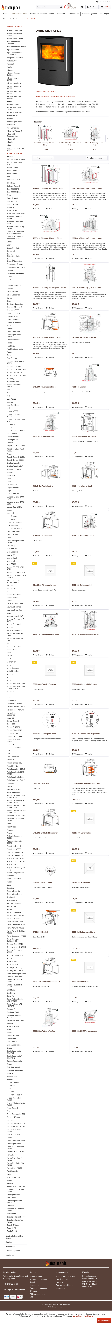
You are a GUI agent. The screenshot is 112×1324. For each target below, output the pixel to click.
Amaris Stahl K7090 (14, 113)
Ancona (10, 119)
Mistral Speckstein (14, 671)
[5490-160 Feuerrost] (50, 769)
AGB (31, 1297)
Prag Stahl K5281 (13, 865)
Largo (9, 491)
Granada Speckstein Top (16, 369)
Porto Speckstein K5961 (16, 846)
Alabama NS (12, 61)
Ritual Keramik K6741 (15, 922)
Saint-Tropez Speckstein (16, 974)
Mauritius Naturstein (14, 610)
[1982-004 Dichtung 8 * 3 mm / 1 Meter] (70, 133)
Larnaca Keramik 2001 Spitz (15, 503)
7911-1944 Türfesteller (81, 882)
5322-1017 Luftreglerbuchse (44, 734)
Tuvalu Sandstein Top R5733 (15, 1159)
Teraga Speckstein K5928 (14, 1099)
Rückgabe (34, 1291)
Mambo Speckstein (14, 595)
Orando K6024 (12, 733)
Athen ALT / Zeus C (14, 131)
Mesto (9, 653)
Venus (9, 1180)
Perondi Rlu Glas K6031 (16, 816)
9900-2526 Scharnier (80, 982)
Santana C (11, 1009)
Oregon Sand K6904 (15, 736)
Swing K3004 (12, 1076)
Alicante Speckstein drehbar (14, 97)
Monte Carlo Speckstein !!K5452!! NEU (16, 687)
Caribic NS (11, 251)
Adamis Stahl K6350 (15, 38)
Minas (9, 665)
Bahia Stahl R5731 (14, 174)
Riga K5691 (11, 906)
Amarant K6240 (13, 104)
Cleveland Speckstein (15, 273)
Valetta (9, 1174)
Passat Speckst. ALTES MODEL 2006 (16, 807)
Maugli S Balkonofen (15, 604)
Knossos (10, 454)
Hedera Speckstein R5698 (14, 386)
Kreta (9, 478)
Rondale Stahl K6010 (15, 955)
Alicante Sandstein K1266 (14, 87)
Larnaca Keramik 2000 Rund (15, 498)
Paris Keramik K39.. (14, 763)
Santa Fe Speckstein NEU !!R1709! (15, 1000)
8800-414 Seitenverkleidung (83, 932)
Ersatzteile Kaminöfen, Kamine (14, 1237)
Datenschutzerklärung (64, 1285)
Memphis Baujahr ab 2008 (15, 634)
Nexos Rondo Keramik (15, 710)
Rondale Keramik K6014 (16, 947)
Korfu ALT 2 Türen (14, 469)
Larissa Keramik (13, 494)
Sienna (9, 1048)
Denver (9, 298)
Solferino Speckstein (15, 1070)
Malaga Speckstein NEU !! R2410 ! (16, 576)
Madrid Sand (12, 558)
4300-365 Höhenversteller (43, 436)
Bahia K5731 (12, 171)
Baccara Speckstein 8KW (14, 163)
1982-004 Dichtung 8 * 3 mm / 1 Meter (70, 144)
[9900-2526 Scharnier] (90, 967)
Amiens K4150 (12, 116)
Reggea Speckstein (14, 903)
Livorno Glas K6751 (14, 528)
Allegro (9, 101)
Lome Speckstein (13, 531)
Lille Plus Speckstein (15, 522)
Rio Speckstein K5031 (15, 916)
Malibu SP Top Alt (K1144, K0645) (13, 581)
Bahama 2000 (12, 167)
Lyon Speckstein (13, 552)
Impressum (60, 1288)
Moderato (10, 674)
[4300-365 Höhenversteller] (50, 422)
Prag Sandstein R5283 (15, 855)
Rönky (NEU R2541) (15, 971)
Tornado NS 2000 (13, 1117)
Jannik (9, 427)
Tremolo (10, 1138)
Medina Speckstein (14, 624)
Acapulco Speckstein (15, 30)
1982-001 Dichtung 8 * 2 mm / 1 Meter (45, 144)
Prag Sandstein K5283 (15, 852)
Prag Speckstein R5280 (16, 861)
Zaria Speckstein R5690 (16, 1217)
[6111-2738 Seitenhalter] (90, 819)
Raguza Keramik (13, 891)
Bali (8, 177)
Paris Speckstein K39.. (15, 777)
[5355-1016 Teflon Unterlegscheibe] (90, 719)
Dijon (9, 301)
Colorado (10, 276)
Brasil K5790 (12, 210)
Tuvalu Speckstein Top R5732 (15, 1164)
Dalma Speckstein (14, 286)
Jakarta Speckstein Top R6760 (16, 420)
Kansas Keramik (13, 437)
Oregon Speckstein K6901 (14, 740)
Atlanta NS (11, 139)
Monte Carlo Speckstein (16, 683)
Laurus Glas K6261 (14, 507)
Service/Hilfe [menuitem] (103, 2)
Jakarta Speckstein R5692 (14, 415)
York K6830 (11, 1198)
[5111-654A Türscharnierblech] (50, 571)
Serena (9, 1033)
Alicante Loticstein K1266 (14, 79)
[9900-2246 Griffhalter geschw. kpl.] (50, 967)
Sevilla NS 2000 (13, 1036)
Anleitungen (10, 1255)
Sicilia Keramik (12, 1042)
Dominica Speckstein (15, 304)
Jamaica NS (11, 424)
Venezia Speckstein (14, 1177)
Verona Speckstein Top (16, 1186)
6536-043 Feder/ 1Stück (42, 882)
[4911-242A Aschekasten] (50, 472)
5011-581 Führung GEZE (82, 486)
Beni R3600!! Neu (14, 192)
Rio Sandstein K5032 (15, 912)
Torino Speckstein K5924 (16, 1114)
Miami (9, 659)
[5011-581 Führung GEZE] (90, 472)
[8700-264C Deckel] (50, 918)
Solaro (9, 1064)
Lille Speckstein (13, 525)
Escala (9, 325)
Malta (9, 591)
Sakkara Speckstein (14, 977)
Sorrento (10, 1073)
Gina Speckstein (13, 358)
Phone (9, 833)
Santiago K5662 (13, 1012)
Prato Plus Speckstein (15, 873)
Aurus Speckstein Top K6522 (15, 149)
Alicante (10, 70)
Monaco (10, 680)
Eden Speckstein (13, 319)
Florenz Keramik (13, 340)
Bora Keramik (12, 201)
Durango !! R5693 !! (14, 307)
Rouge (9, 958)
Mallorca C (11, 585)
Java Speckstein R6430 (16, 430)
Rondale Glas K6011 (15, 944)
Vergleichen (39, 209)
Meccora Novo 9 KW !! (15, 616)
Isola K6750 (11, 399)
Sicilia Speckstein (14, 1045)
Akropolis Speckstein (15, 58)
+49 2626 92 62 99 (10, 1284)
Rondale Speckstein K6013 (14, 951)
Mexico (9, 656)
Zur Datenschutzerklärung (83, 1316)
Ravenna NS (12, 900)
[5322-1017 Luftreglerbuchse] (50, 719)
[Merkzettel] (82, 7)
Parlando (10, 783)
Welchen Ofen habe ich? (65, 1276)
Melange (10, 627)
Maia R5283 (11, 564)
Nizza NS (10, 718)
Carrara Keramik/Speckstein (14, 260)
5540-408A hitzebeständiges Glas (86, 783)
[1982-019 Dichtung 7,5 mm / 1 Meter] (95, 133)
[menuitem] (49, 7)
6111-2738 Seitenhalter (81, 833)
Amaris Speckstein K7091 (14, 108)
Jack (8, 408)
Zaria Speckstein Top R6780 (15, 1221)
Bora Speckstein (13, 204)
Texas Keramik (12, 1108)
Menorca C (11, 643)
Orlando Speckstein (14, 747)
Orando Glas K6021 (14, 730)
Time (8, 1111)
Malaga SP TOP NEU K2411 (15, 568)
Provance (10, 876)
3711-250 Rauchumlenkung (44, 387)
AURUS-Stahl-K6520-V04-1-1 (46, 91)
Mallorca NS (11, 588)
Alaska (9, 67)
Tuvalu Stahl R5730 (14, 1168)
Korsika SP (11, 475)
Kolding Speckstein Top (16, 466)
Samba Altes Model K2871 (14, 981)
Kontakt (33, 1282)
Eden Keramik (12, 316)
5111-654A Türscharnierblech (45, 585)
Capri (9, 245)
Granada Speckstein (15, 366)
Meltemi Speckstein (14, 630)
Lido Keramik (12, 516)
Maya (9, 613)
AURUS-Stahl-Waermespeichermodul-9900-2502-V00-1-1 (56, 96)
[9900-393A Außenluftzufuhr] (50, 1017)
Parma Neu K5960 (14, 789)
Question (10, 888)
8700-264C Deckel (40, 932)
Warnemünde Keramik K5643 (15, 1190)
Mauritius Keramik (14, 607)
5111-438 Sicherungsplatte (83, 536)
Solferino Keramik (14, 1067)
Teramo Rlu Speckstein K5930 (16, 1104)
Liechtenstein (12, 519)
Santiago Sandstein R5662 (14, 1016)
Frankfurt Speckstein (15, 349)
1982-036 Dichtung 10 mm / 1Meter (47, 337)
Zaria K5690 (11, 1214)
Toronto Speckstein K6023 (14, 1130)
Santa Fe (10, 996)
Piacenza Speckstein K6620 (15, 842)
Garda (9, 355)
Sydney (10, 1079)
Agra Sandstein (13, 50)
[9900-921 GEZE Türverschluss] (90, 1017)
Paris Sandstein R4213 (16, 769)
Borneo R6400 (12, 207)
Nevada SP (11, 701)
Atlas (9, 145)
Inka (8, 396)
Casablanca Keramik (15, 264)
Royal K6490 (12, 961)
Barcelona (11, 183)
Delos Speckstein (13, 295)
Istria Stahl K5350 (13, 405)
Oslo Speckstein (13, 757)
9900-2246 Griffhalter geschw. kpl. (47, 982)
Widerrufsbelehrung (37, 1294)
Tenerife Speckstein (14, 1095)
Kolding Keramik (13, 463)
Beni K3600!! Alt (13, 189)
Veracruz (10, 1183)
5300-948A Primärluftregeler (44, 684)
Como (9, 279)
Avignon (10, 156)
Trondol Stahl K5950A (15, 1152)
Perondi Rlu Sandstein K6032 (15, 820)
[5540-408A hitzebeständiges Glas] (90, 769)
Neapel (9, 694)
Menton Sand (12, 650)
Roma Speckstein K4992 (16, 936)
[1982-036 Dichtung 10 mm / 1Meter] (50, 323)
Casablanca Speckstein (16, 267)
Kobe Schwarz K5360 (15, 460)
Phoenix (10, 830)
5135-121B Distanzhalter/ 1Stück (85, 635)
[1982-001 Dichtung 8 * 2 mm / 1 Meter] (45, 133)
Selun (9, 1029)
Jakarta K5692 (12, 411)
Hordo (9, 390)
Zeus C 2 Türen (13, 1225)
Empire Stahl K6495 (14, 322)
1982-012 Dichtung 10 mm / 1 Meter (47, 238)
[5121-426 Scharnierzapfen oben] (50, 620)
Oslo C (9, 754)
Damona (10, 289)
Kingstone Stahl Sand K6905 (15, 450)
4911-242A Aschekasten (43, 486)
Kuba (9, 481)
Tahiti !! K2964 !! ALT (15, 1083)
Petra (9, 824)
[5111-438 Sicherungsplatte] (90, 521)
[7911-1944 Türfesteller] (90, 868)
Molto (9, 677)
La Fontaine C (12, 485)
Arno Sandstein (13, 128)
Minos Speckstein (13, 668)
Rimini (9, 909)
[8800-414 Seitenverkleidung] (90, 918)
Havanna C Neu (13, 382)
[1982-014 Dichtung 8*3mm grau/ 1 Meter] (50, 273)
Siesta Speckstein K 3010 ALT (14, 1052)
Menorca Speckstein (15, 646)
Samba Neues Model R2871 (15, 986)
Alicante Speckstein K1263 (14, 92)
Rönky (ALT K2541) (14, 967)
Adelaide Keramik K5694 (16, 47)
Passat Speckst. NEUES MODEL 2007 (16, 812)
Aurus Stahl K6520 (14, 153)
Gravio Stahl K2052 (14, 372)
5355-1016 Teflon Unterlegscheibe (86, 734)
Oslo (8, 751)
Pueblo (9, 882)
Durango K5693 (13, 310)
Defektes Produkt (36, 1276)
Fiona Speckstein (13, 332)
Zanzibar (10, 1206)
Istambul (10, 402)
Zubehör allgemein (13, 1251)
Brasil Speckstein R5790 (16, 214)
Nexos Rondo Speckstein (12, 714)
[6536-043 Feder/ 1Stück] (50, 868)
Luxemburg (11, 546)
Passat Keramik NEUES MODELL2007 (16, 801)
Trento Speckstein (14, 1144)
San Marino (11, 990)
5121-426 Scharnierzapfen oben (46, 635)
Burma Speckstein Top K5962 (15, 228)
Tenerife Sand (12, 1092)
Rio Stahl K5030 (13, 919)
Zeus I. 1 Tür (11, 1228)
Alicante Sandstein (14, 83)
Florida (9, 343)
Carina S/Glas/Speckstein (14, 255)
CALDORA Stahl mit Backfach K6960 (14, 238)
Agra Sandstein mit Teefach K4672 (14, 54)
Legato (9, 510)
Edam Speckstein (13, 313)
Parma (9, 786)
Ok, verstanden (104, 1320)
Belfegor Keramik (13, 186)
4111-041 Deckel (79, 387)
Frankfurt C (11, 346)
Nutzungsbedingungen (38, 1279)
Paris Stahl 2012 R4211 (16, 780)
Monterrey (10, 691)
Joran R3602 (12, 434)
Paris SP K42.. (12, 766)
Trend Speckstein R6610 (16, 1141)
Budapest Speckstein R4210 (15, 223)
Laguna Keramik (13, 488)
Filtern (38, 158)
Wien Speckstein (13, 1194)
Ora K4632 (11, 724)
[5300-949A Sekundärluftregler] (90, 670)
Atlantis (9, 142)
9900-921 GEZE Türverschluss (84, 1031)
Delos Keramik (12, 292)
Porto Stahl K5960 (14, 849)
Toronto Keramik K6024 (16, 1126)
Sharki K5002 (12, 1039)
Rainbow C (11, 897)
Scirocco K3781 (13, 1026)
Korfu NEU (11, 472)
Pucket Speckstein (14, 879)
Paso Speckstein (13, 792)
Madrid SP (11, 555)
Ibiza (8, 393)
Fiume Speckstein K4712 (14, 336)
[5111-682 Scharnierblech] (90, 571)
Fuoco (9, 352)
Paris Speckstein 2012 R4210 (15, 773)
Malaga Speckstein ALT (16, 572)
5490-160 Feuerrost (41, 783)
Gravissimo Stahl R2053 (16, 375)
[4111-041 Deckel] (90, 373)
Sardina (10, 1023)
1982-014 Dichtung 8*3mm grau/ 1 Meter (49, 288)
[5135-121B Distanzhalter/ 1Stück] (90, 620)
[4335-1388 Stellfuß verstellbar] (90, 422)
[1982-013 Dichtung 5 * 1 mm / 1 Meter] (90, 224)
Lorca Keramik (12, 535)
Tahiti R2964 (12, 1086)
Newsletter (60, 1282)
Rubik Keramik (12, 964)
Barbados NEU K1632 (15, 180)
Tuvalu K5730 (12, 1155)
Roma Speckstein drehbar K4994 (13, 940)
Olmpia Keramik (13, 721)
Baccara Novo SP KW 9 (16, 159)
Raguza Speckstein (14, 894)
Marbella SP (11, 601)
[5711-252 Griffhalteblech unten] (50, 819)
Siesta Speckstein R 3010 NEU (14, 1057)
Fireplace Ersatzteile (14, 27)
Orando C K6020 (13, 727)
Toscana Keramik (13, 1134)
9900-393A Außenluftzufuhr (44, 1031)
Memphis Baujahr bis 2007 (15, 639)
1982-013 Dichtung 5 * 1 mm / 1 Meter (87, 238)
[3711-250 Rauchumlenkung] (50, 373)
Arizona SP (11, 125)
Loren (9, 538)
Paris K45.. (11, 760)
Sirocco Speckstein (14, 1061)
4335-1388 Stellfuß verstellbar (84, 436)
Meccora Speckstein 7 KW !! (15, 620)
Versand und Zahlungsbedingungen (38, 1286)
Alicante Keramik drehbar (13, 74)
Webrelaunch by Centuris (56, 1307)
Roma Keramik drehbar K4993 (16, 932)
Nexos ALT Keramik (14, 704)
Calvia (9, 242)
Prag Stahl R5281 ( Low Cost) (16, 869)
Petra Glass (11, 827)
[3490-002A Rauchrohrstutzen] (90, 323)
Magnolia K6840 (13, 561)
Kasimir (10, 443)
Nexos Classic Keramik (16, 707)
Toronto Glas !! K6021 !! (16, 1123)
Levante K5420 (12, 513)
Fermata (10, 329)
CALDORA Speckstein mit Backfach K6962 (15, 233)
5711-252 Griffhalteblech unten (45, 833)
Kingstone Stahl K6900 (16, 446)
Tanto (9, 1089)
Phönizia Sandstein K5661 (14, 837)
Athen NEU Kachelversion (12, 135)
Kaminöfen (10, 1242)
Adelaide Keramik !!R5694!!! (14, 42)
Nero (8, 698)
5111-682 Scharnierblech (82, 585)
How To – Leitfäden (63, 1279)
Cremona (10, 283)
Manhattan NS (12, 598)
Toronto (9, 1120)
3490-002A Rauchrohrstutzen (84, 337)
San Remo (11, 993)
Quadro (9, 885)
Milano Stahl (11, 662)
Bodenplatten (11, 1246)
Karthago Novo (12, 440)
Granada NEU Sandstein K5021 (16, 362)
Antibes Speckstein (14, 122)
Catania (10, 270)
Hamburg (10, 379)
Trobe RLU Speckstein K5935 (15, 1148)
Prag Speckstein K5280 (16, 858)
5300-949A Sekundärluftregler (84, 684)
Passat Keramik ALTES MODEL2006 (16, 796)
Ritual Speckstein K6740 (16, 925)
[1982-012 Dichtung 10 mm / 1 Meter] (50, 224)
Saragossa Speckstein (15, 1020)
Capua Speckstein (14, 248)
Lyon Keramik (12, 549)
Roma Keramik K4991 (15, 928)
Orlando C (11, 744)
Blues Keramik (12, 198)
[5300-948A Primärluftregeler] (50, 670)
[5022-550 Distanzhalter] (50, 521)
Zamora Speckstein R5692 (14, 1202)
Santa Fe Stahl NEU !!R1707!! (15, 1005)
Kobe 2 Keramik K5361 (16, 457)
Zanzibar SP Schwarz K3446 (15, 1210)
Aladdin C (10, 64)
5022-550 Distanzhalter (42, 536)
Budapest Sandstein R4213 (14, 218)
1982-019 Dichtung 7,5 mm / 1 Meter (95, 144)
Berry (9, 195)
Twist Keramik (12, 1171)
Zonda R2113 (12, 1231)
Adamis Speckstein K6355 (14, 34)
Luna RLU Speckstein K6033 (15, 542)
